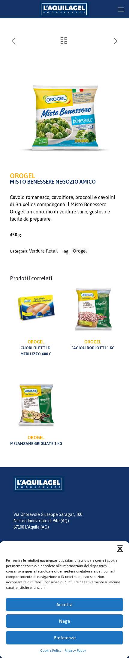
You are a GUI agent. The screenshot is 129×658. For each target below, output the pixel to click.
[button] (120, 549)
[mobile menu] (121, 9)
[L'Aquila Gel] (64, 9)
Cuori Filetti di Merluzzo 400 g (36, 347)
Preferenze (65, 637)
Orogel (80, 250)
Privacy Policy (75, 650)
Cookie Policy (51, 650)
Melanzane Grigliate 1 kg (36, 440)
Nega (64, 621)
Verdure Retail (43, 250)
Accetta (64, 604)
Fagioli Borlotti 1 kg (93, 344)
